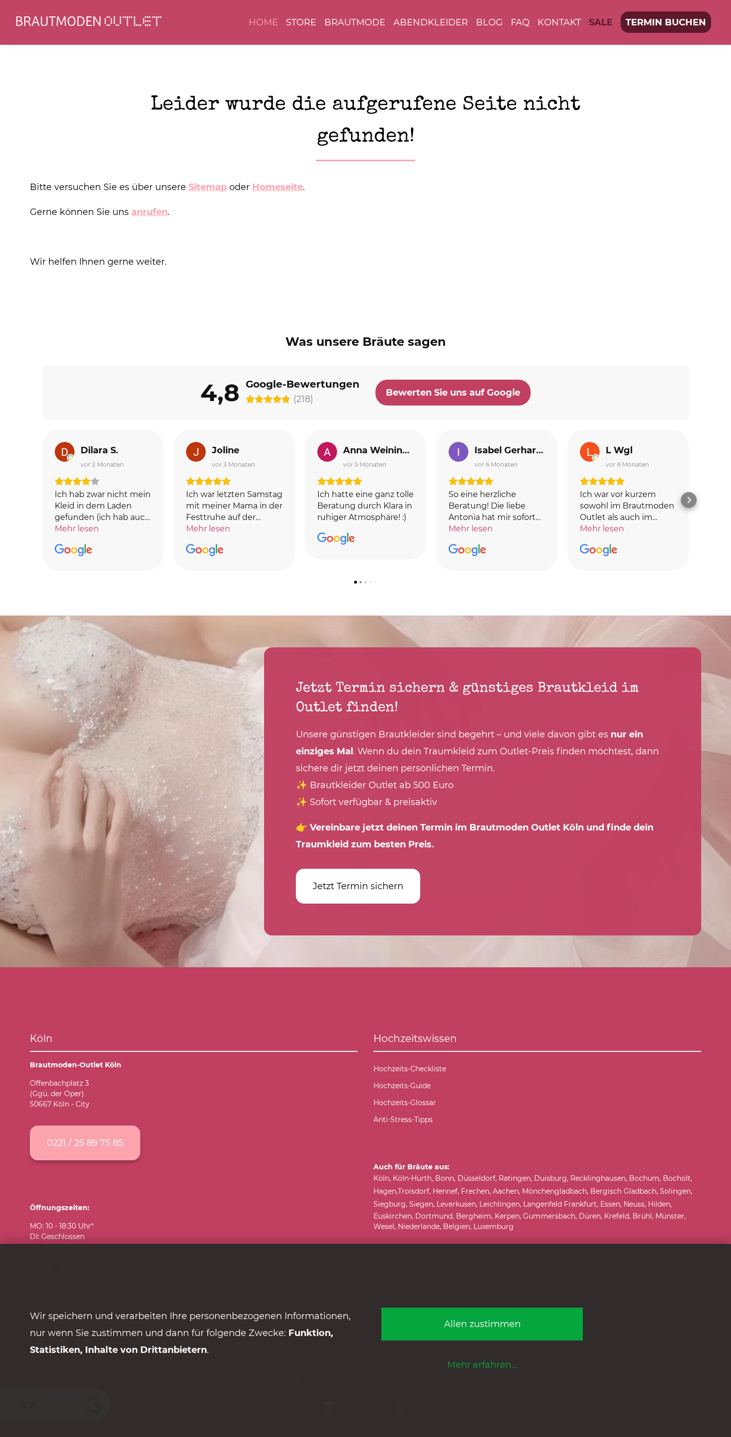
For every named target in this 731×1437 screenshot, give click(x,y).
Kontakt (559, 22)
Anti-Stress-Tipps (403, 1119)
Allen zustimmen (482, 1324)
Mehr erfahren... (482, 1364)
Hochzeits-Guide (402, 1085)
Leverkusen (456, 1204)
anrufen (149, 211)
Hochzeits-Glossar (404, 1102)
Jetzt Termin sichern (358, 886)
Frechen (475, 1191)
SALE (601, 22)
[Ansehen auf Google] (65, 452)
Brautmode (354, 22)
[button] (42, 500)
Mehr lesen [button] (77, 528)
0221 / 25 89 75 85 (85, 1142)
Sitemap (207, 187)
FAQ (520, 22)
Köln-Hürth (412, 1178)
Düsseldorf (476, 1178)
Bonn (444, 1178)
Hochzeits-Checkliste (409, 1068)
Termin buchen (666, 22)
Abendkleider (430, 22)
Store (301, 22)
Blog (489, 22)
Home (263, 22)
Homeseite (277, 187)
